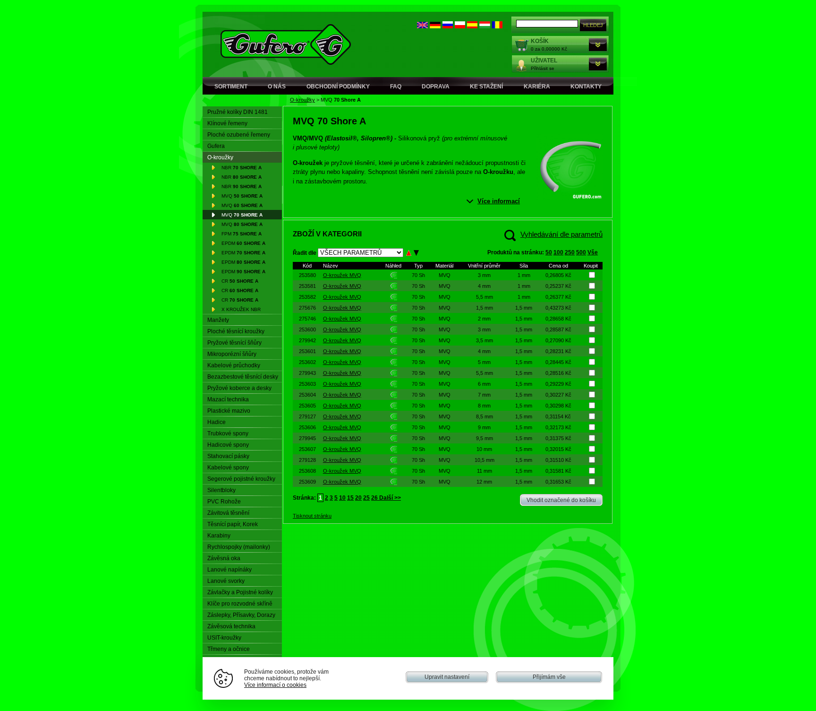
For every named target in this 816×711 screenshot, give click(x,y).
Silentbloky (221, 490)
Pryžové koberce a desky (239, 388)
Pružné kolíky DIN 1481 (237, 112)
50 (548, 252)
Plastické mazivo (228, 411)
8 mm (484, 405)
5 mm (484, 362)
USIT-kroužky (224, 637)
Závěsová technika (231, 626)
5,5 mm (484, 297)
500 (581, 252)
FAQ (395, 86)
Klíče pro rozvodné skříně (239, 603)
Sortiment (230, 86)
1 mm (524, 275)
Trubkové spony (227, 433)
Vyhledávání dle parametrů (561, 234)
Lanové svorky (226, 581)
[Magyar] (484, 26)
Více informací (498, 201)
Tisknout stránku (312, 516)
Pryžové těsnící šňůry (234, 342)
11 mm (484, 471)
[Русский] (447, 26)
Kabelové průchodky (233, 365)
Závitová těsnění (228, 513)
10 (342, 498)
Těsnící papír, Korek (232, 524)
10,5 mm (484, 460)
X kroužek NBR (241, 309)
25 (366, 498)
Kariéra (537, 86)
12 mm (484, 482)
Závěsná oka (223, 558)
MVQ (242, 196)
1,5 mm (484, 308)
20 (358, 498)
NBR (241, 167)
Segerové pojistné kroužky (241, 479)
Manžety (218, 320)
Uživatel (544, 60)
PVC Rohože (224, 501)
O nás (277, 86)
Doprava (436, 86)
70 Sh (418, 275)
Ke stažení (486, 86)
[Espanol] (472, 26)
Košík (540, 41)
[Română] (497, 26)
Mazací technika (228, 399)
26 (374, 498)
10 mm (484, 449)
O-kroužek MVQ (342, 275)
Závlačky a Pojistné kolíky (240, 592)
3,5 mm (484, 340)
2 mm (484, 318)
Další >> (389, 498)
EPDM (243, 243)
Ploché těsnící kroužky (235, 331)
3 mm (484, 275)
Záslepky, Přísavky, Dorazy (241, 615)
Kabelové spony (228, 467)
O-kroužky (302, 100)
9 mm (484, 427)
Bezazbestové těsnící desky (242, 376)
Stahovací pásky (228, 456)
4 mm (484, 286)
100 (558, 252)
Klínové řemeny (227, 123)
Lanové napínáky (229, 569)
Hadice (216, 422)
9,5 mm (484, 438)
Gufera (216, 146)
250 (570, 252)
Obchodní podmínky (338, 86)
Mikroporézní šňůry (231, 354)
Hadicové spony (228, 445)
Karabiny (218, 535)
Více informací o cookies (275, 685)
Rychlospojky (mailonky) (238, 547)
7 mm (484, 395)
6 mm (484, 384)
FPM (241, 233)
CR (239, 281)
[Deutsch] (435, 26)
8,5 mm (484, 416)
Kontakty (586, 86)
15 (350, 498)
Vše (592, 252)
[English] (422, 26)
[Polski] (460, 26)
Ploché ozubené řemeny (238, 134)
